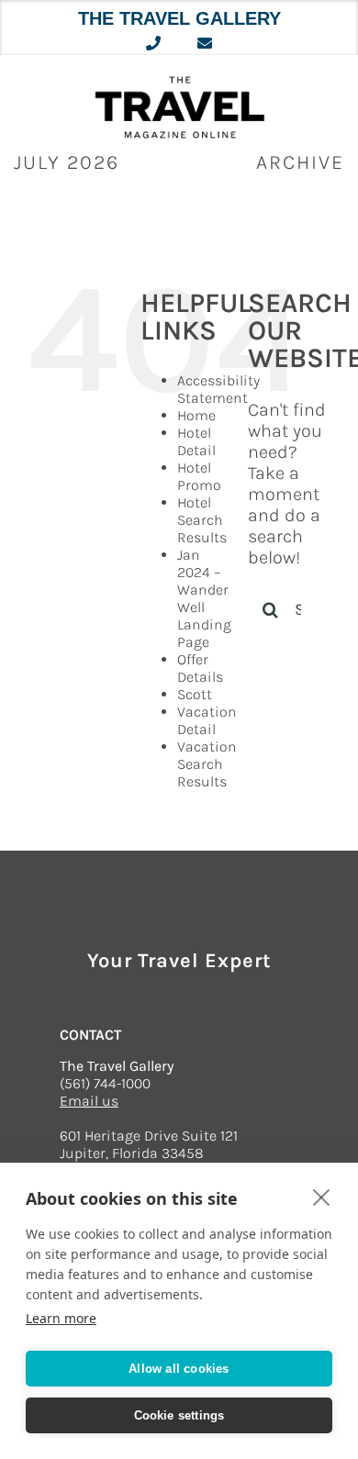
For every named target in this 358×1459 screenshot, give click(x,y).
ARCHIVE (300, 162)
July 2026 (66, 162)
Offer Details (200, 668)
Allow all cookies (179, 1368)
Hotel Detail (196, 441)
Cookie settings (179, 1415)
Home (196, 415)
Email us (89, 1100)
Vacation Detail (207, 720)
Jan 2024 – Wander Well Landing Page (204, 598)
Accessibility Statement (218, 389)
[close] (322, 1196)
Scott (194, 694)
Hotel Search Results (202, 520)
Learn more (61, 1318)
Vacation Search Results (207, 764)
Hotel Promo (199, 476)
